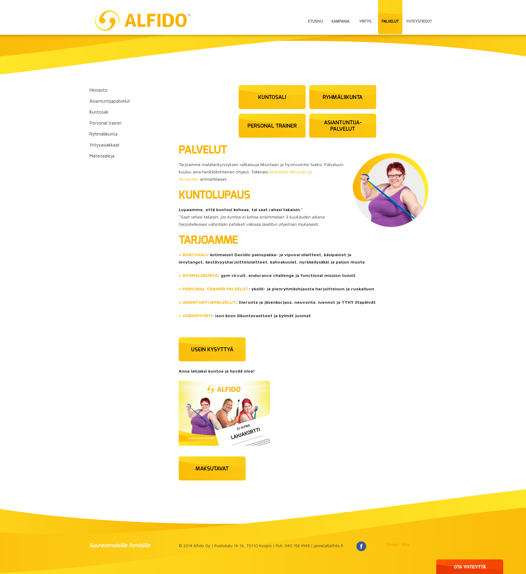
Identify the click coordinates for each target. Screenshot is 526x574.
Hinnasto (98, 90)
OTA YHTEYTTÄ (470, 567)
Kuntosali (98, 112)
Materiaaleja (101, 155)
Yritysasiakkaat (104, 144)
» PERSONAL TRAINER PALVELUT (213, 288)
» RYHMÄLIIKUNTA (198, 275)
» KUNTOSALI (193, 254)
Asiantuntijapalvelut (109, 101)
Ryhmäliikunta (103, 133)
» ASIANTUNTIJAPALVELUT (207, 302)
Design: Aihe (397, 544)
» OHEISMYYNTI (195, 315)
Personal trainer (105, 123)
